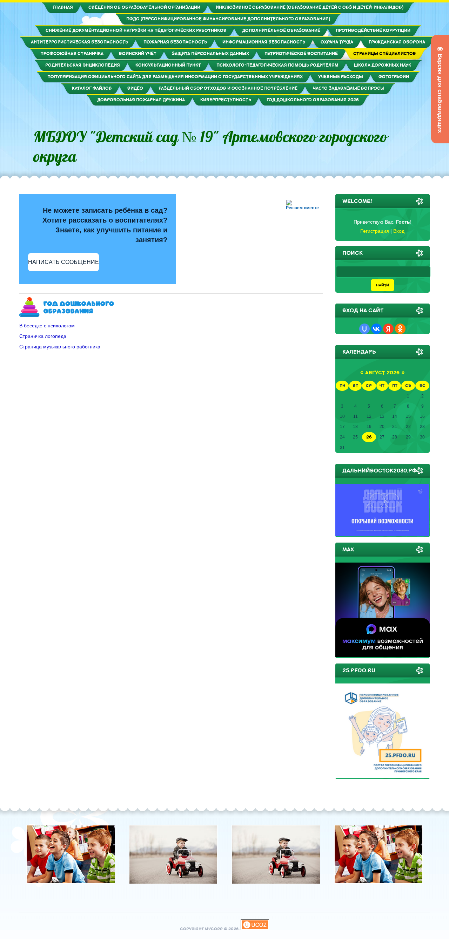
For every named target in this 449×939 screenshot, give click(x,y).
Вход (398, 231)
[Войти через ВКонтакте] (376, 329)
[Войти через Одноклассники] (400, 329)
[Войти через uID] (364, 329)
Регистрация (374, 231)
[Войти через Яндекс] (388, 329)
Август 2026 (382, 372)
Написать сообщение (63, 262)
